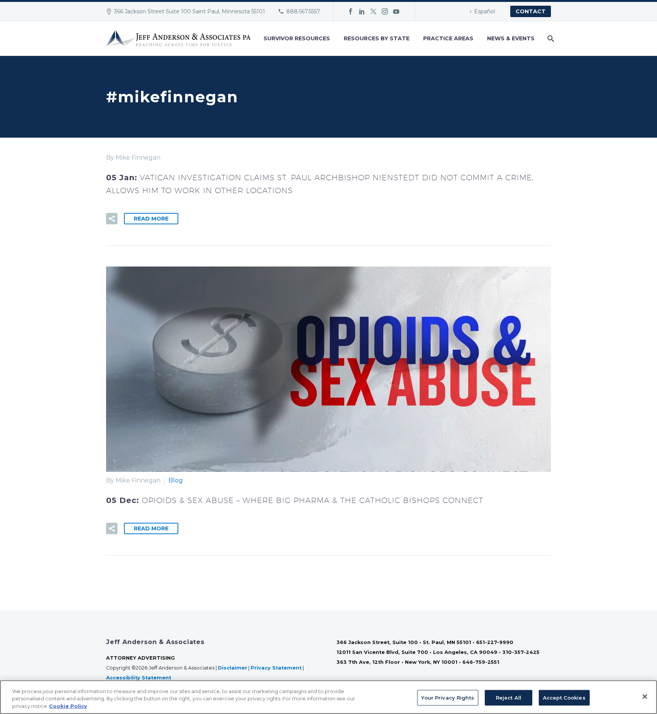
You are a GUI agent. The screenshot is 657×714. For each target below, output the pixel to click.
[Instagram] (384, 11)
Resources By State (376, 38)
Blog (175, 480)
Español (484, 11)
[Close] (644, 696)
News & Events (511, 38)
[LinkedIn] (362, 11)
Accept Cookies (564, 697)
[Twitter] (373, 11)
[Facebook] (350, 11)
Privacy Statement (276, 668)
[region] (328, 697)
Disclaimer (232, 668)
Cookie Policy (68, 706)
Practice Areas (448, 38)
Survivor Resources (296, 38)
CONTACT (531, 11)
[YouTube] (396, 11)
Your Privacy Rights (447, 697)
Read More (151, 218)
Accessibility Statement (139, 678)
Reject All (508, 697)
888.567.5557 (303, 11)
